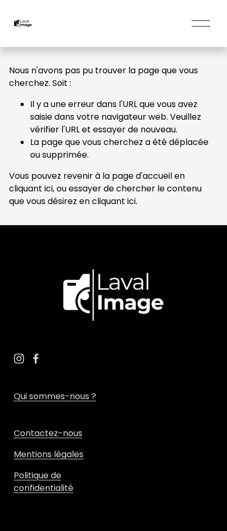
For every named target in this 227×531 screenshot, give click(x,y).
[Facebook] (36, 358)
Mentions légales (48, 454)
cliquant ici (31, 188)
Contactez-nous (48, 433)
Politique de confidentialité (43, 481)
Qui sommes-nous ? (55, 396)
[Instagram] (19, 358)
